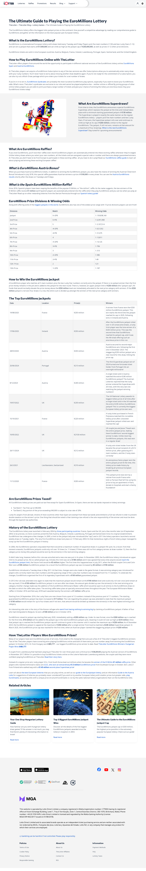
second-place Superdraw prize (56, 667)
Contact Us (60, 856)
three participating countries (68, 531)
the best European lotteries (33, 672)
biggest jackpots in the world (46, 205)
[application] (64, 3)
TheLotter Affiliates (63, 852)
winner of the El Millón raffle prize (112, 662)
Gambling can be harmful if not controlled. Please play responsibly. (48, 836)
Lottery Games (38, 25)
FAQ (94, 852)
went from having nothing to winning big (76, 609)
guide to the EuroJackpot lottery (88, 672)
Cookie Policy (24, 852)
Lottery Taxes (97, 856)
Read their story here (53, 657)
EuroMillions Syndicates (36, 82)
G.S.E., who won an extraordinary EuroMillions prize (69, 665)
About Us (59, 847)
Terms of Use (24, 847)
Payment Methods (99, 847)
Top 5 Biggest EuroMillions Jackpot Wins (70, 721)
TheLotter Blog (25, 25)
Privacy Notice (25, 856)
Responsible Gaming (27, 860)
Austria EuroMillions (25, 66)
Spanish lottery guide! (89, 193)
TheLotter (13, 25)
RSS (57, 860)
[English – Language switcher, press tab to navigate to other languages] (142, 3)
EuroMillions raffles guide (116, 158)
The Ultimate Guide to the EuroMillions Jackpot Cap (116, 721)
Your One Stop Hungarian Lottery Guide (26, 721)
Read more (14, 740)
